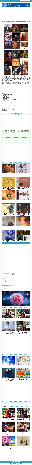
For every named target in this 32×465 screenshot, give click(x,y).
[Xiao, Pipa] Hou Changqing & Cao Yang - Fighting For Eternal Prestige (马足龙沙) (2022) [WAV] (9, 188)
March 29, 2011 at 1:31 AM (11, 273)
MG (16, 114)
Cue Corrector (12, 143)
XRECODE (19, 143)
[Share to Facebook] (26, 21)
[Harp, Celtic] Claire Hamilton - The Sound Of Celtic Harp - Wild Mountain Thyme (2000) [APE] (9, 175)
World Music (23, 22)
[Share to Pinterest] (27, 21)
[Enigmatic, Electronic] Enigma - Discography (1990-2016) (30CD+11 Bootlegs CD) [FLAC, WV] (23, 332)
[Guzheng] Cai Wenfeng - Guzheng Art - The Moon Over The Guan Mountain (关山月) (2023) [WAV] (9, 228)
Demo (19, 114)
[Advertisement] (16, 12)
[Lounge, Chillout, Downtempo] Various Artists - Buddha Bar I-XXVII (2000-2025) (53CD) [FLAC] (8, 448)
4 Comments (14, 21)
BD (15, 114)
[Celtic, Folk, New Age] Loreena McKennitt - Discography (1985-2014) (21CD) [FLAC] (15, 19)
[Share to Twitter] (28, 21)
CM (13, 114)
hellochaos (5, 277)
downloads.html (9, 133)
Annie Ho (5, 285)
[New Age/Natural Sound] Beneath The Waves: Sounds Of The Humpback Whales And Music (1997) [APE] (9, 379)
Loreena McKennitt (15, 22)
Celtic (5, 22)
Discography (7, 22)
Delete (7, 276)
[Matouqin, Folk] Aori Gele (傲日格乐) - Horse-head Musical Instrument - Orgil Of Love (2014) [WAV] (23, 214)
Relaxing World (14, 463)
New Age (19, 22)
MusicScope (6, 143)
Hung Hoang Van (15, 464)
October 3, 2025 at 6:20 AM (10, 285)
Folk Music (11, 22)
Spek (9, 143)
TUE (5, 21)
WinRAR (16, 143)
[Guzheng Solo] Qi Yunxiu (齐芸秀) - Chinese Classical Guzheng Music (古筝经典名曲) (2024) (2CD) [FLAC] (9, 332)
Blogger (22, 464)
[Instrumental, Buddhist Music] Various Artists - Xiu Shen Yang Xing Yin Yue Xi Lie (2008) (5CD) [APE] (23, 448)
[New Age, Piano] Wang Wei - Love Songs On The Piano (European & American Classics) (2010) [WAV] (8, 433)
